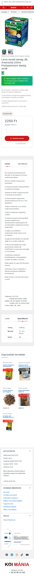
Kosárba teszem (18, 138)
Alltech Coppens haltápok (7, 389)
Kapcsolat (6, 492)
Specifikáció (22, 164)
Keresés (24, 7)
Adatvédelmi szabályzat (10, 498)
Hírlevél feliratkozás (9, 520)
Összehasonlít (7, 113)
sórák (18, 305)
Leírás (7, 164)
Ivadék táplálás (10, 56)
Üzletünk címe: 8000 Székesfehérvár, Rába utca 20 (16, 3)
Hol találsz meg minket (10, 495)
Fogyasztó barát (8, 504)
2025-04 (17, 303)
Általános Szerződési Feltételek (12, 501)
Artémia (3, 56)
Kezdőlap (4, 12)
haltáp (11, 305)
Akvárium (14, 12)
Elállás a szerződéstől (9, 509)
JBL (15, 305)
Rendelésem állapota (9, 506)
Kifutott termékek (7, 362)
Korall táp (27, 56)
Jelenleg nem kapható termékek (24, 363)
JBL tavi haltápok (19, 56)
